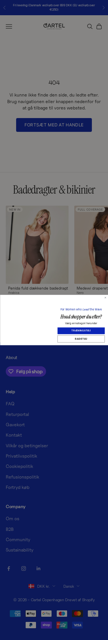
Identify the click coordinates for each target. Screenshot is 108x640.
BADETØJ (81, 339)
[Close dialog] (105, 286)
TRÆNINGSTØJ (81, 330)
